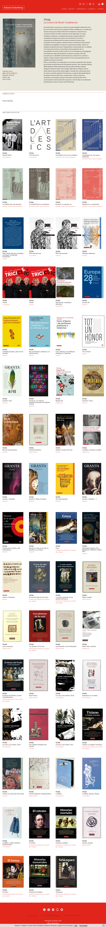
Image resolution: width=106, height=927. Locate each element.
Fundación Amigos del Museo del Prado (66, 551)
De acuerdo (83, 925)
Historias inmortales (35, 892)
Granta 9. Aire (7, 401)
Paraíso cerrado (87, 843)
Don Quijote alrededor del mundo (38, 745)
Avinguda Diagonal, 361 (53, 921)
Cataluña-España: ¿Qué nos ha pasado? (12, 352)
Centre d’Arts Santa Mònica (66, 157)
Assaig (4, 259)
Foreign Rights (81, 9)
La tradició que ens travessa (11, 204)
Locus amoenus (7, 646)
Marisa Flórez (6, 155)
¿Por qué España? (62, 499)
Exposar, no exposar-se (64, 204)
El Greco (5, 892)
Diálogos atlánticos (88, 253)
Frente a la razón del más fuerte (13, 794)
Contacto (100, 9)
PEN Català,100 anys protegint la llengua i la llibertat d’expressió (12, 255)
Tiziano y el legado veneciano (92, 745)
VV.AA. (47, 19)
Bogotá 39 (59, 401)
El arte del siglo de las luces (38, 597)
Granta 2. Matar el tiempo (37, 499)
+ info (75, 925)
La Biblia (59, 794)
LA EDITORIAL (91, 9)
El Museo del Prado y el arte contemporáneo (12, 696)
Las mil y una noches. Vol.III (65, 696)
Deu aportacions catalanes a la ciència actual (39, 352)
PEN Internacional (35, 253)
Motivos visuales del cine (64, 450)
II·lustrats (33, 157)
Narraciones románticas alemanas (63, 303)
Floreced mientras (35, 450)
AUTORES (64, 9)
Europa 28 (85, 303)
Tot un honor (86, 352)
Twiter (83, 4)
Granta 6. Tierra (87, 401)
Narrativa (59, 306)
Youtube (90, 4)
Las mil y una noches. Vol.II (11, 745)
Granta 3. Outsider (8, 499)
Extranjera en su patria (89, 696)
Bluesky (87, 4)
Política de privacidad (51, 916)
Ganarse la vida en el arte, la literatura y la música (38, 549)
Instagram (80, 4)
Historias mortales (62, 843)
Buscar (102, 4)
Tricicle (4, 303)
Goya (57, 548)
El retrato (32, 843)
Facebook (93, 4)
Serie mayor (33, 452)
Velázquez (59, 892)
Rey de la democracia (9, 450)
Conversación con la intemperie (66, 646)
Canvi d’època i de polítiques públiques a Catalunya (65, 352)
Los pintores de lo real (36, 646)
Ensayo (11, 71)
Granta (5, 403)
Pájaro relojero (87, 597)
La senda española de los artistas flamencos (64, 598)
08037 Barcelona (53, 923)
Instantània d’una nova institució (66, 155)
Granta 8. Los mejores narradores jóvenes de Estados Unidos (39, 402)
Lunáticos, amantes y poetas (91, 450)
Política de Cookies (73, 916)
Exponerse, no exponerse (90, 204)
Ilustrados (6, 157)
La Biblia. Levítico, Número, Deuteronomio (11, 844)
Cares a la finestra (8, 597)
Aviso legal (33, 916)
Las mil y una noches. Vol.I (64, 745)
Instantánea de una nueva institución (91, 156)
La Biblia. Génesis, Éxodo (90, 794)
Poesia (4, 599)
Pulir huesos (33, 696)
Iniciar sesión (99, 4)
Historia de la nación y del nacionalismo (11, 549)
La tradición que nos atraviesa (39, 204)
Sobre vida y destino (89, 646)
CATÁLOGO (71, 9)
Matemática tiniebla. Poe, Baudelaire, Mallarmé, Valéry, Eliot (92, 549)
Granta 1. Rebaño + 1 (89, 499)
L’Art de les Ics (34, 155)
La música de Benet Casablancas (61, 22)
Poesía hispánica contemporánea (40, 794)
